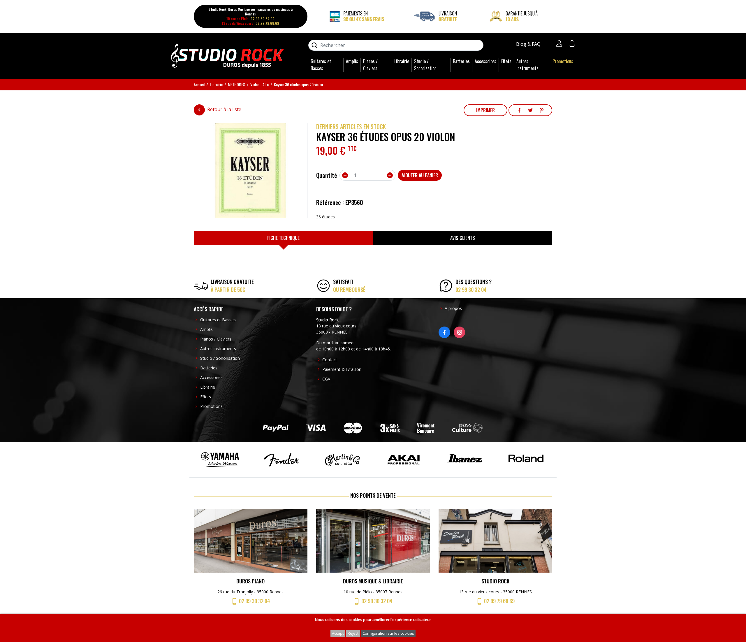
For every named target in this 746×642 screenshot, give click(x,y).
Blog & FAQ (529, 44)
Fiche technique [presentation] (283, 237)
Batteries (461, 61)
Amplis (352, 61)
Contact (329, 359)
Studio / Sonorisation (425, 65)
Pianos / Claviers (370, 65)
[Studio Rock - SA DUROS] (227, 55)
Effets (506, 61)
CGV (326, 379)
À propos (453, 308)
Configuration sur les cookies (388, 633)
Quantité (326, 175)
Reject (353, 633)
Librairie (401, 61)
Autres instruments (527, 65)
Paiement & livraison (341, 369)
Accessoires (485, 61)
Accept (338, 633)
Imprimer (485, 110)
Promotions (563, 61)
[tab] (283, 238)
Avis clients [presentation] (462, 237)
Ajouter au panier (420, 175)
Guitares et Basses (321, 65)
